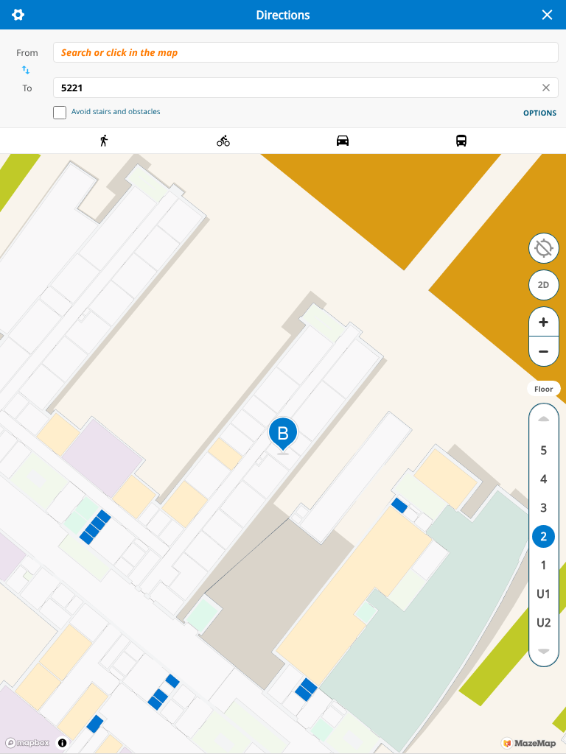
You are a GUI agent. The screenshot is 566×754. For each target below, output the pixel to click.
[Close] (547, 14)
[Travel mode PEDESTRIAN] (105, 140)
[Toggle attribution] (62, 743)
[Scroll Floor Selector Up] (543, 418)
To (27, 88)
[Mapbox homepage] (27, 743)
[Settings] (17, 14)
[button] (544, 248)
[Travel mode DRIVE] (343, 140)
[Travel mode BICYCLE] (223, 140)
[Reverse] (25, 70)
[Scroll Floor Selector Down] (543, 651)
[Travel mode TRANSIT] (461, 140)
